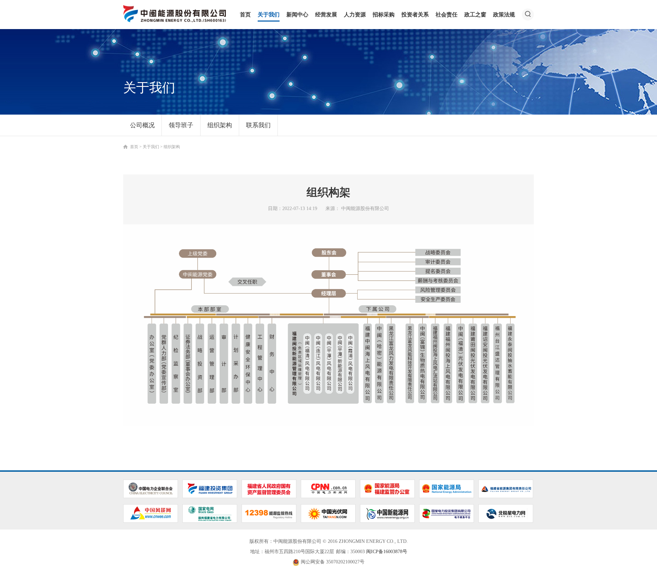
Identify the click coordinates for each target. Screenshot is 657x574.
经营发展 (326, 14)
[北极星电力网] (505, 513)
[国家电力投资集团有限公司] (446, 513)
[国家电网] (209, 513)
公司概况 (142, 125)
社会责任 (447, 14)
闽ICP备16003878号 (386, 551)
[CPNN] (328, 488)
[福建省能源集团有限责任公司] (505, 488)
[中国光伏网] (328, 513)
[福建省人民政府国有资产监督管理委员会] (269, 488)
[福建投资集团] (209, 488)
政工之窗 (475, 14)
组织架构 (219, 125)
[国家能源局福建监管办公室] (387, 488)
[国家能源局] (446, 488)
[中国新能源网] (387, 513)
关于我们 (269, 14)
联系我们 (258, 125)
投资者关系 (415, 14)
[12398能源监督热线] (269, 513)
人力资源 (355, 14)
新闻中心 (297, 14)
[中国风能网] (150, 513)
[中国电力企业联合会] (150, 488)
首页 (245, 14)
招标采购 (384, 14)
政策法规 (504, 14)
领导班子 (181, 125)
